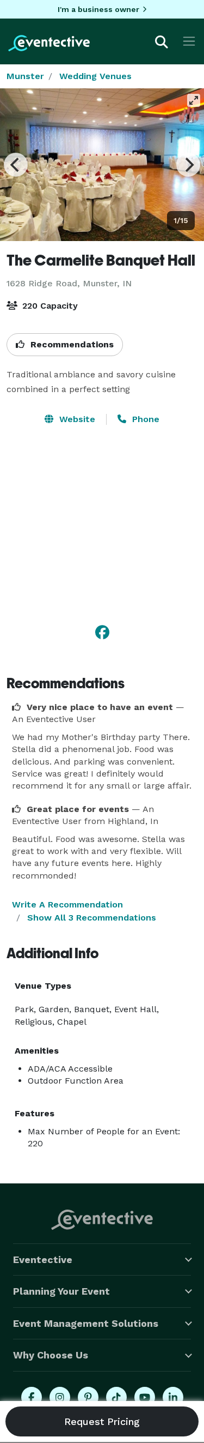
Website (76, 419)
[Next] (188, 165)
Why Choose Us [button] (50, 1355)
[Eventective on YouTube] (144, 1397)
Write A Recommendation (67, 904)
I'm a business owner (98, 9)
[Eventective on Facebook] (31, 1397)
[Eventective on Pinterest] (88, 1397)
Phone (144, 419)
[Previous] (16, 165)
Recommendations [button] (71, 344)
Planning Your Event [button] (61, 1291)
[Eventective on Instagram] (60, 1397)
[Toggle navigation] (189, 41)
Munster (25, 76)
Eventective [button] (42, 1259)
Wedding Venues (95, 76)
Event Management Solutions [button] (85, 1323)
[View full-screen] (193, 100)
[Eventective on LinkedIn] (173, 1397)
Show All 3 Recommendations (91, 917)
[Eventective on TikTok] (116, 1397)
